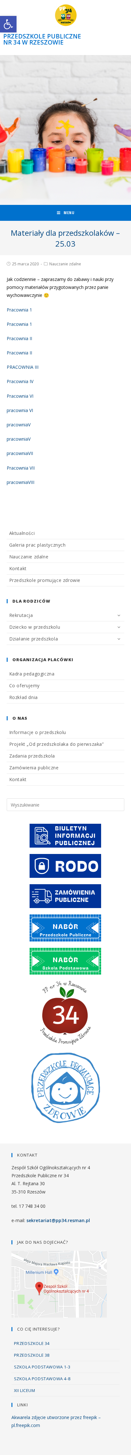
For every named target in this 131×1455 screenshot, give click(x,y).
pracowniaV (19, 425)
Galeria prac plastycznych (37, 545)
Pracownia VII (21, 468)
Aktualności (22, 533)
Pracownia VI (20, 396)
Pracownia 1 (19, 310)
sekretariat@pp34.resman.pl (58, 1220)
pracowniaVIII (20, 482)
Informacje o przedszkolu (37, 732)
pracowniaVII (20, 453)
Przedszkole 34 (32, 1343)
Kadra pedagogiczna (32, 674)
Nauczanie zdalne (65, 264)
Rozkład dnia (23, 697)
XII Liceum (24, 1390)
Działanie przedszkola (33, 639)
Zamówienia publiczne (34, 768)
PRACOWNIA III (22, 367)
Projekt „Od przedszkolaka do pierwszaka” (56, 744)
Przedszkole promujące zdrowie (44, 580)
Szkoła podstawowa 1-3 (42, 1367)
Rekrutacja (21, 615)
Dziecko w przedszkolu (34, 627)
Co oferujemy (24, 685)
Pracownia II (19, 338)
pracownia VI (20, 410)
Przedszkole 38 (32, 1355)
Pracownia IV (20, 381)
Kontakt (18, 568)
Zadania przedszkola (32, 756)
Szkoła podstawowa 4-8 (42, 1379)
